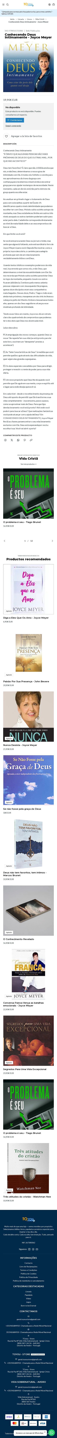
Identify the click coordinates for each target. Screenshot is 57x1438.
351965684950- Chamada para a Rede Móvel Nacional (28, 1332)
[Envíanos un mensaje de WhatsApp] (51, 1432)
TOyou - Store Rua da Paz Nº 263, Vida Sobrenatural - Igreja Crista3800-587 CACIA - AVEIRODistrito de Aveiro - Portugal (29, 1342)
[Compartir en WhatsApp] (18, 440)
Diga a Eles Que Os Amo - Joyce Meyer (26, 617)
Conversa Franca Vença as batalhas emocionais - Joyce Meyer (23, 1004)
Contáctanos (16, 120)
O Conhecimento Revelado (18, 939)
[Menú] (3, 4)
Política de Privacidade (28, 1277)
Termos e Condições (28, 1270)
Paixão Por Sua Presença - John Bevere (26, 681)
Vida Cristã (39, 19)
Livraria (21, 19)
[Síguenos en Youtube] (37, 1249)
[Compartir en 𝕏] (12, 440)
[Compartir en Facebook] (5, 440)
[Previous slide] (5, 540)
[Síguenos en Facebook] (33, 1249)
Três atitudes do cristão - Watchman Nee (27, 1196)
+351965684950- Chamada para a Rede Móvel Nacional (28, 1326)
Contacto (28, 1263)
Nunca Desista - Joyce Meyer (20, 745)
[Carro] (53, 4)
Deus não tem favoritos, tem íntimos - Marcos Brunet (25, 874)
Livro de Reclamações (28, 1266)
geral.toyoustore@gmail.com (28, 1319)
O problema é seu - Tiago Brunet (22, 522)
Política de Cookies (28, 1274)
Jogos (28, 1302)
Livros (29, 19)
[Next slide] (52, 540)
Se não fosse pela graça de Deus (22, 809)
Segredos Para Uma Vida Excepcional (24, 1069)
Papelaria (28, 1295)
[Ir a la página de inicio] (28, 4)
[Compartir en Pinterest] (24, 440)
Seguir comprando (13, 126)
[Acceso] (49, 4)
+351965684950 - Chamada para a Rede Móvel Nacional (30, 1363)
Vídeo (28, 1298)
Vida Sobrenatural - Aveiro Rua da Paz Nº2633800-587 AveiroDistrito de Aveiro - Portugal (28, 1400)
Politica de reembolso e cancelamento (28, 1281)
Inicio (12, 19)
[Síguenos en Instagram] (29, 1249)
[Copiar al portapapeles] (31, 440)
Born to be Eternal (28, 1305)
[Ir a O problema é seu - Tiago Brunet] (28, 493)
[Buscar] (7, 4)
